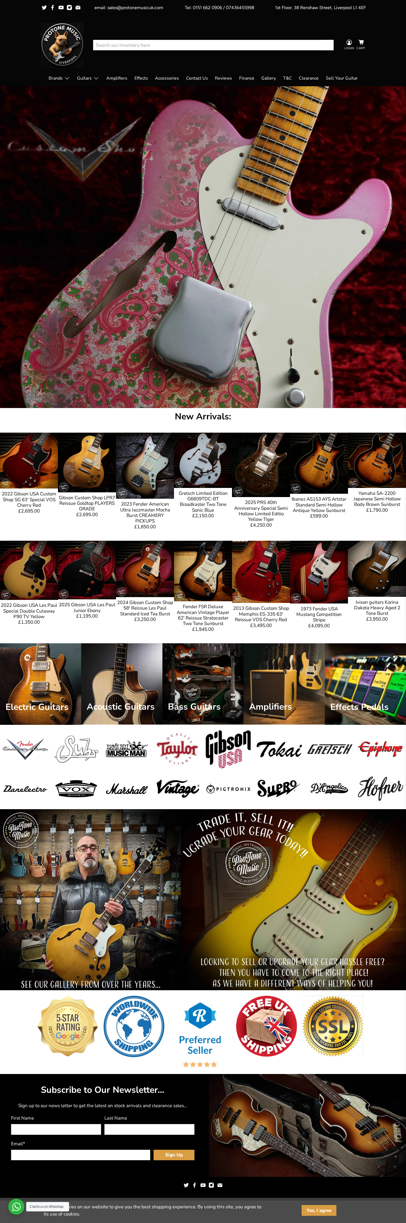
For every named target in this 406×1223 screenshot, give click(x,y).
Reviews (223, 78)
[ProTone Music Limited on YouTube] (61, 7)
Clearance (309, 78)
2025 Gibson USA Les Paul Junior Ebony (87, 607)
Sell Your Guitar (342, 78)
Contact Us (197, 78)
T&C (287, 78)
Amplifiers (116, 78)
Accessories (167, 78)
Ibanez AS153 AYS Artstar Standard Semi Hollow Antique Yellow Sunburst (319, 505)
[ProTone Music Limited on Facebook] (52, 7)
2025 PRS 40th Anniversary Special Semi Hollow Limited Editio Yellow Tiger (261, 510)
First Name (22, 1118)
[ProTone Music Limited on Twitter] (44, 7)
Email (18, 1144)
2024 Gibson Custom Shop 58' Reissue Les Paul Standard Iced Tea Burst (145, 608)
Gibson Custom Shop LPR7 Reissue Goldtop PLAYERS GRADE (87, 503)
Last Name (115, 1118)
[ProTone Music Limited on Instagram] (69, 7)
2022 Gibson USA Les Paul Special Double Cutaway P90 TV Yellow (29, 611)
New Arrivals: (203, 416)
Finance (246, 78)
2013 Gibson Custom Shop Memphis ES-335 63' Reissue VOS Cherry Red (261, 614)
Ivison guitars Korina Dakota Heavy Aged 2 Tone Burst (377, 608)
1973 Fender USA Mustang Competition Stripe (319, 614)
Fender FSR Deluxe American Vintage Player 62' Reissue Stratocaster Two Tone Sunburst (203, 615)
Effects (141, 78)
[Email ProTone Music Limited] (78, 7)
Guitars (84, 78)
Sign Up (174, 1155)
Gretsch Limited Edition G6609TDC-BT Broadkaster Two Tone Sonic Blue (203, 501)
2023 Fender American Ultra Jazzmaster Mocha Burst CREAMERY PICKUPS (145, 512)
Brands (56, 78)
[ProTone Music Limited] (62, 45)
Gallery (268, 78)
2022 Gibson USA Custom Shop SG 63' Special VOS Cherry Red (29, 499)
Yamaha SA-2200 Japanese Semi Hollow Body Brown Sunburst (377, 499)
